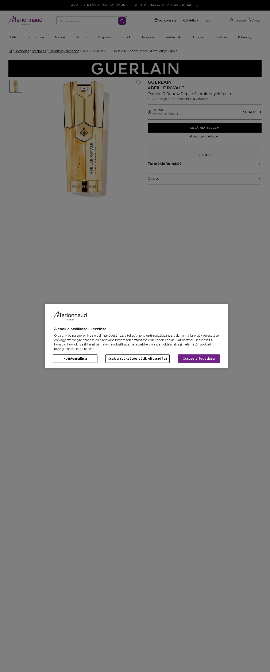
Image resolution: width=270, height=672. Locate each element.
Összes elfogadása (199, 359)
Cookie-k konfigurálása (75, 359)
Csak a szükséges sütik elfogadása (137, 359)
